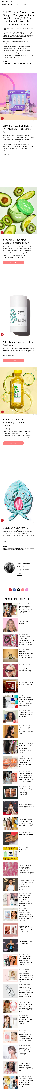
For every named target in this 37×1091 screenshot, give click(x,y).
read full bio (19, 575)
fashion (3, 4)
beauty (10, 4)
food (16, 4)
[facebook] (14, 589)
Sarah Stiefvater (13, 28)
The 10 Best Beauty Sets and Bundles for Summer (17, 64)
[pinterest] (2, 118)
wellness (23, 4)
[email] (26, 589)
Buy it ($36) (13, 262)
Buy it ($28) (13, 443)
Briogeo (13, 41)
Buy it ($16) (13, 360)
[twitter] (18, 589)
